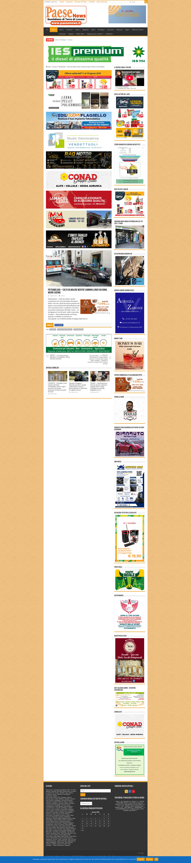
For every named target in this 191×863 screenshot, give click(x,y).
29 (104, 826)
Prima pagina (47, 29)
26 (91, 826)
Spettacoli (85, 29)
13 (95, 821)
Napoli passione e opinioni (94, 34)
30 (108, 826)
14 (99, 821)
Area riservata (102, 2)
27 (95, 826)
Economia (69, 29)
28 (99, 826)
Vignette (70, 34)
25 (87, 826)
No (156, 859)
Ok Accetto (149, 859)
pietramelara (79, 329)
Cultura (77, 29)
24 (82, 826)
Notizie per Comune (137, 29)
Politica (61, 29)
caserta (52, 329)
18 (87, 823)
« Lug (81, 830)
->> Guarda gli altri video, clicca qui (125, 88)
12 (91, 821)
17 (82, 823)
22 (104, 823)
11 (87, 821)
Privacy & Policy (81, 2)
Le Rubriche (108, 34)
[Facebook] (132, 2)
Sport (92, 29)
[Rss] (130, 2)
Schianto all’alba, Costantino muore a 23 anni (67, 40)
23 (108, 823)
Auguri (127, 29)
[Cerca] (146, 1)
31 (82, 828)
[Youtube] (134, 2)
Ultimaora (119, 29)
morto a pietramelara (65, 329)
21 (99, 823)
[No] (189, 860)
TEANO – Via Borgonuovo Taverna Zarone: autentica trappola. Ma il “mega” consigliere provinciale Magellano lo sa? (98, 386)
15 (104, 821)
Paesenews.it (50, 790)
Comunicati (62, 34)
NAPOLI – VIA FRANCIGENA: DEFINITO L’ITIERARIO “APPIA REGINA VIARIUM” (60, 357)
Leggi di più (141, 859)
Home (62, 2)
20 (95, 823)
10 (82, 821)
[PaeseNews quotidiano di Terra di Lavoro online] (66, 15)
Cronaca (53, 29)
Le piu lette (110, 29)
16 (108, 821)
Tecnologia (101, 29)
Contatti (92, 2)
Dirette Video (80, 34)
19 (91, 823)
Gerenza (69, 2)
